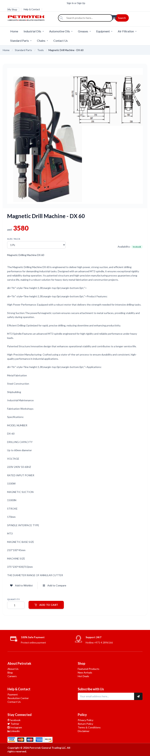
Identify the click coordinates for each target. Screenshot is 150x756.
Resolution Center (18, 698)
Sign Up (81, 3)
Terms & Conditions (89, 727)
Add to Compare (56, 585)
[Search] (61, 18)
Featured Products (88, 668)
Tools (40, 50)
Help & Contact (32, 9)
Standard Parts (19, 40)
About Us (13, 668)
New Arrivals (85, 672)
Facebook (14, 720)
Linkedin (15, 731)
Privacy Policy (85, 720)
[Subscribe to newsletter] (138, 696)
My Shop (12, 9)
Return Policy (85, 723)
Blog (10, 672)
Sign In (70, 3)
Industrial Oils (32, 31)
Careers (12, 676)
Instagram (16, 727)
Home (14, 31)
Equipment (103, 31)
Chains (41, 40)
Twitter (14, 723)
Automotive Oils (59, 31)
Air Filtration (126, 31)
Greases (83, 31)
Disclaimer (83, 731)
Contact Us (60, 40)
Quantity (13, 599)
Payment (13, 694)
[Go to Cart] (126, 16)
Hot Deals (83, 676)
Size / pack (13, 238)
